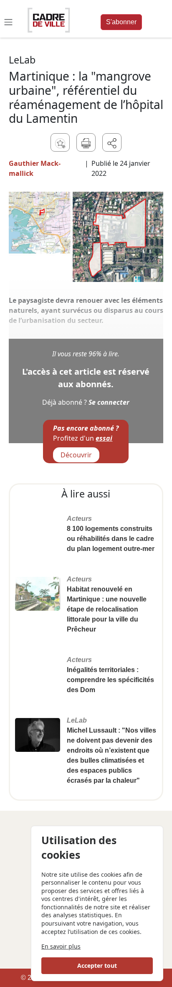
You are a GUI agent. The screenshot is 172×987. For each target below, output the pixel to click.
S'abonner (121, 21)
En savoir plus (61, 946)
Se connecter (109, 402)
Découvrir (76, 454)
